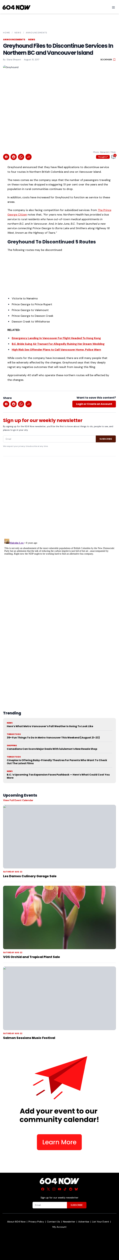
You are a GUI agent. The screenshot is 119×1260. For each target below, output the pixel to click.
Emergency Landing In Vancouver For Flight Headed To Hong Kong (56, 338)
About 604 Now (16, 1221)
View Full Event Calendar (18, 800)
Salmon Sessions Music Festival (29, 1038)
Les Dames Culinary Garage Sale (30, 876)
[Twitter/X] (48, 1189)
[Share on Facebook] (6, 157)
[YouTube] (59, 1189)
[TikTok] (65, 1189)
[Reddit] (70, 1189)
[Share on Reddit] (14, 157)
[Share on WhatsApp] (21, 157)
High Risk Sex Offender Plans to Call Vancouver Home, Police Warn (56, 349)
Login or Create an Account (94, 404)
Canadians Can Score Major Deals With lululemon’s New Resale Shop (52, 749)
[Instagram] (53, 1189)
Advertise (83, 1221)
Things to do (14, 734)
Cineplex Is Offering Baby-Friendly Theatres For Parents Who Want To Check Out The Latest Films (57, 761)
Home (6, 32)
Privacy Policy (36, 1221)
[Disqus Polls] (59, 499)
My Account (59, 1227)
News (18, 32)
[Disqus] (59, 576)
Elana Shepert (14, 59)
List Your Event (100, 1221)
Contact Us (53, 1221)
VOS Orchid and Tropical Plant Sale (31, 957)
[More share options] (28, 157)
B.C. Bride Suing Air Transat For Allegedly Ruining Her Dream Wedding (58, 344)
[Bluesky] (76, 1189)
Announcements (36, 32)
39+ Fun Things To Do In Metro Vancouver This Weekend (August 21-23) (53, 737)
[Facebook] (42, 1189)
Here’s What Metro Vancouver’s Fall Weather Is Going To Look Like (50, 726)
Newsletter (69, 1221)
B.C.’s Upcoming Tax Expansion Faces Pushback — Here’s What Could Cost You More (58, 776)
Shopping (12, 745)
